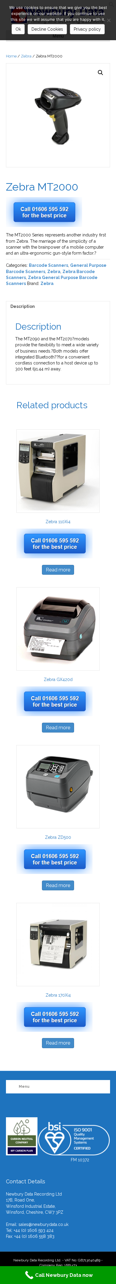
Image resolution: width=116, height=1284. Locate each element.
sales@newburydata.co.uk (43, 1224)
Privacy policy (87, 29)
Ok (18, 29)
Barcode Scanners (48, 265)
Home (11, 56)
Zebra (26, 56)
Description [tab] (22, 306)
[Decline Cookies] (109, 20)
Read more (58, 570)
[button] (100, 72)
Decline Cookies (47, 29)
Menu (24, 1086)
